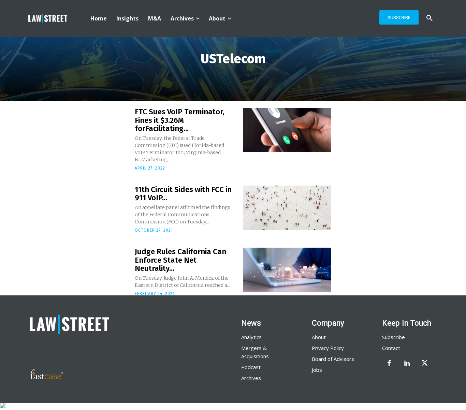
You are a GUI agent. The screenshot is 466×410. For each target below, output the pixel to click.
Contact (391, 348)
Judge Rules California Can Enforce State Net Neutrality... (180, 260)
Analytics (251, 337)
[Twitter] (425, 363)
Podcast (251, 367)
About (319, 337)
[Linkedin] (407, 363)
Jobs (317, 369)
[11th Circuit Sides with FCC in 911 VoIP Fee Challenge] (287, 208)
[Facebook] (389, 363)
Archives (251, 378)
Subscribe (393, 337)
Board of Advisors (333, 358)
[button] (429, 18)
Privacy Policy (328, 348)
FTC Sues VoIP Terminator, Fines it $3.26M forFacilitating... (179, 120)
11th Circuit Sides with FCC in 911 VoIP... (183, 193)
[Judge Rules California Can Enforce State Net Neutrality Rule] (287, 270)
